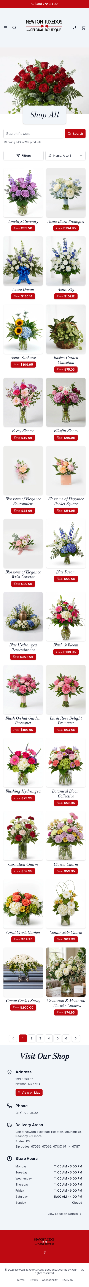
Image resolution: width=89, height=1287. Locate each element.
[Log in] (75, 28)
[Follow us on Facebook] (44, 1252)
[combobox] (65, 155)
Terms (20, 1280)
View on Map (31, 1092)
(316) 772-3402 (46, 4)
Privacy (33, 1280)
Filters (26, 156)
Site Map (67, 1280)
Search (78, 134)
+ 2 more (35, 1136)
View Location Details (63, 1214)
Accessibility (49, 1280)
